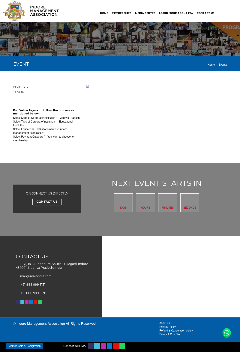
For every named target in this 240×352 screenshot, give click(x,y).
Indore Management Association (40, 323)
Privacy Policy (167, 327)
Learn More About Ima (176, 12)
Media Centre (145, 12)
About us (164, 323)
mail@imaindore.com (36, 276)
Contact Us (47, 202)
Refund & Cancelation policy (176, 330)
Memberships (121, 12)
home (104, 12)
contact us (205, 12)
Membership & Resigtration (24, 346)
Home (211, 64)
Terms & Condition (170, 334)
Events (223, 64)
